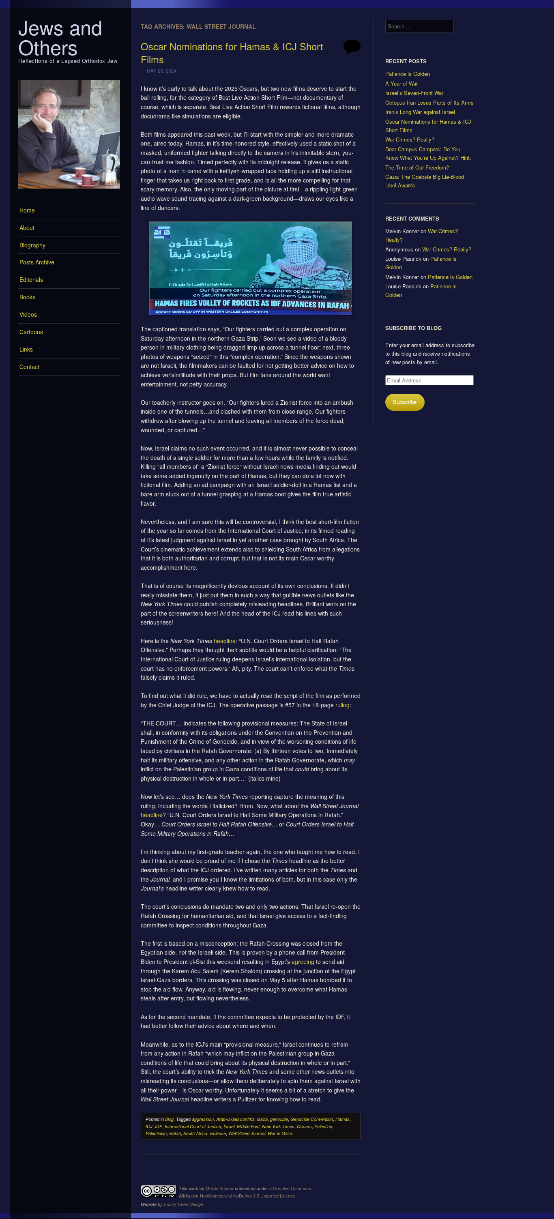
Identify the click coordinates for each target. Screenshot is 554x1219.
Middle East (248, 1126)
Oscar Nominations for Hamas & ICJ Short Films (232, 52)
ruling (342, 705)
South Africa (195, 1133)
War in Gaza (280, 1133)
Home (27, 210)
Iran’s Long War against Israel (420, 112)
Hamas (342, 1119)
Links (26, 349)
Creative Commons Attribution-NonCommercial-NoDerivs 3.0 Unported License (245, 1192)
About (26, 227)
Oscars (304, 1126)
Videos (28, 314)
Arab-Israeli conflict (235, 1119)
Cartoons (31, 332)
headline (225, 641)
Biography (32, 245)
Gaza (262, 1119)
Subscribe (405, 402)
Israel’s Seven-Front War (414, 93)
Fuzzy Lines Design (183, 1204)
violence (218, 1133)
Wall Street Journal (246, 1133)
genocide (279, 1119)
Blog (169, 1119)
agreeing (303, 961)
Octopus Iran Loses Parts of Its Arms (429, 102)
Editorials (31, 279)
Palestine (323, 1126)
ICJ (149, 1126)
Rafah (175, 1133)
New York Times (278, 1126)
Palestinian (156, 1133)
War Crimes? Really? (409, 139)
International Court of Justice (193, 1126)
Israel (228, 1126)
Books (27, 297)
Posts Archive (36, 262)
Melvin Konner (220, 1188)
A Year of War (401, 83)
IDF (158, 1126)
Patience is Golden (407, 73)
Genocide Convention (311, 1119)
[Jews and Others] (69, 191)
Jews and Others (60, 37)
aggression (203, 1119)
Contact (29, 367)
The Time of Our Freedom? (417, 167)
